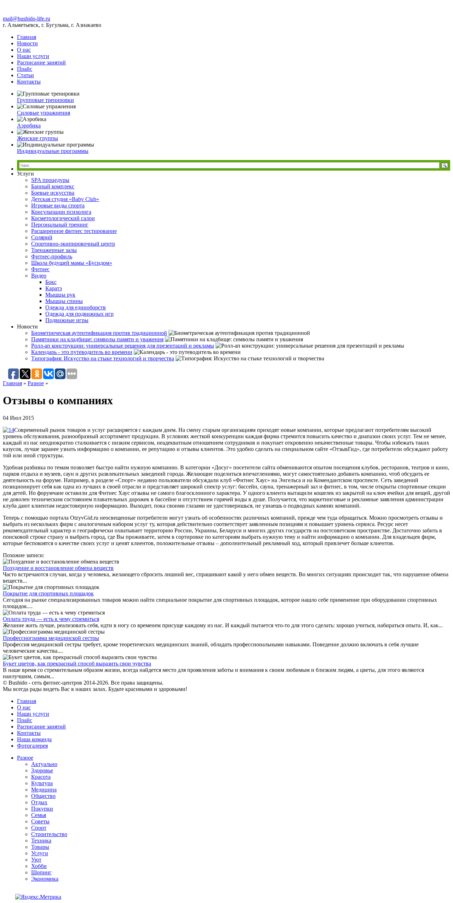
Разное (36, 383)
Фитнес (40, 269)
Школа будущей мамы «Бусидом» (71, 263)
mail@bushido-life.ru (26, 19)
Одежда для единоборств (75, 307)
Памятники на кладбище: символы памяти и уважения (97, 339)
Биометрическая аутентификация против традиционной (99, 333)
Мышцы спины (64, 301)
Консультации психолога (61, 212)
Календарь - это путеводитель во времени (81, 352)
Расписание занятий (41, 62)
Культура (42, 783)
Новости (27, 43)
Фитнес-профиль (51, 256)
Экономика (44, 879)
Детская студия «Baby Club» (65, 199)
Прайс (24, 69)
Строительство (49, 834)
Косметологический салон (63, 218)
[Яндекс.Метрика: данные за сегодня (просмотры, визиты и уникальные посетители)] (38, 897)
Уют (36, 860)
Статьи (25, 75)
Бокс (51, 282)
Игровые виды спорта (58, 205)
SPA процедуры (50, 180)
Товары (40, 847)
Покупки (42, 809)
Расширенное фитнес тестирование (74, 231)
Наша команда (34, 739)
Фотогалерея (32, 746)
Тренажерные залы (54, 250)
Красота (41, 777)
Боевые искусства (52, 193)
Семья (38, 815)
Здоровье (42, 770)
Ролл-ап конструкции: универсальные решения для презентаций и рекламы (122, 346)
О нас (24, 50)
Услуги (39, 853)
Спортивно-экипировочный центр (73, 244)
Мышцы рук (60, 295)
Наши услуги (33, 56)
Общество (43, 796)
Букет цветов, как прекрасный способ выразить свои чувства (77, 664)
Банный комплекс (52, 186)
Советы (40, 821)
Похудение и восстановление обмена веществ (58, 568)
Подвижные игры (66, 320)
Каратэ (53, 288)
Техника (41, 841)
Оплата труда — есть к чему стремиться (51, 619)
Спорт (38, 828)
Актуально (44, 764)
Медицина (44, 790)
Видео (38, 276)
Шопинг (41, 872)
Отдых (39, 802)
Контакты (29, 82)
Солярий (41, 237)
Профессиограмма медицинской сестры (51, 638)
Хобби (39, 866)
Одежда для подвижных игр (79, 314)
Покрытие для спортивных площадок (48, 593)
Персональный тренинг (59, 225)
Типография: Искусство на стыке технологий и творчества (102, 358)
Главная (26, 37)
